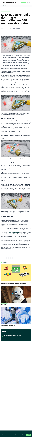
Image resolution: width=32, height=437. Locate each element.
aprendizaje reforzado (16, 77)
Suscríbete (23, 2)
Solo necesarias (23, 435)
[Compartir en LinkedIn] (10, 258)
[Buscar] (29, 2)
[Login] (27, 2)
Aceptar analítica (28, 435)
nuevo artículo (6, 84)
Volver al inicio (4, 5)
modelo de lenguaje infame (14, 232)
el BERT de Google (11, 235)
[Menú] (2, 2)
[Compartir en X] (8, 258)
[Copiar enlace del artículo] (12, 258)
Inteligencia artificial (5, 11)
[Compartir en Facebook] (6, 258)
